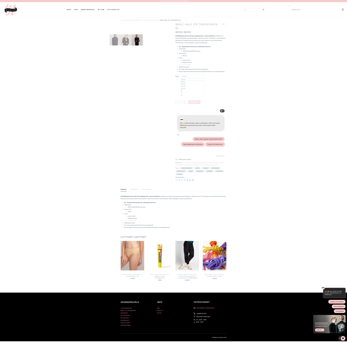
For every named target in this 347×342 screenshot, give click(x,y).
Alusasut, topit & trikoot (134, 274)
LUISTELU (152, 274)
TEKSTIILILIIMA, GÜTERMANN (159, 277)
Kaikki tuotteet (131, 20)
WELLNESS (184, 165)
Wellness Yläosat (193, 165)
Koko (177, 76)
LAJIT (76, 9)
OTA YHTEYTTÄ (113, 9)
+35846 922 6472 (201, 313)
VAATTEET (140, 20)
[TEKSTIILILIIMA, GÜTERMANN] (160, 255)
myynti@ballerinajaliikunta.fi (205, 308)
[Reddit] (192, 180)
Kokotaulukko (187, 65)
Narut (206, 274)
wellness (180, 174)
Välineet (210, 274)
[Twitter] (182, 180)
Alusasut (124, 274)
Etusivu (123, 20)
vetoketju (209, 171)
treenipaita (199, 171)
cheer (197, 168)
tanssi (190, 171)
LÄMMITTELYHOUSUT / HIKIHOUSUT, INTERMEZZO (187, 277)
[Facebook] (179, 180)
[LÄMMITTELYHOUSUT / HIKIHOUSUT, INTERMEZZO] (187, 255)
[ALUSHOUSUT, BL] (132, 255)
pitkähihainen (181, 171)
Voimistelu (212, 162)
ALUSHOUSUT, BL (132, 276)
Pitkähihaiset (155, 20)
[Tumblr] (187, 180)
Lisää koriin (194, 102)
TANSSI (199, 162)
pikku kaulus (216, 168)
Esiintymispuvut (88, 9)
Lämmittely (180, 274)
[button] (263, 9)
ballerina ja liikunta (186, 168)
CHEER (185, 162)
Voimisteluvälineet (224, 274)
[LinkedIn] (190, 180)
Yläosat (147, 20)
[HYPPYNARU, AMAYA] (214, 255)
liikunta (206, 168)
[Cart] (343, 10)
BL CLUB (101, 9)
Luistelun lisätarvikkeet (161, 274)
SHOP (69, 9)
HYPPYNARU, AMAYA (214, 276)
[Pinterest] (184, 180)
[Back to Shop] (224, 24)
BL (185, 177)
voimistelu (219, 171)
